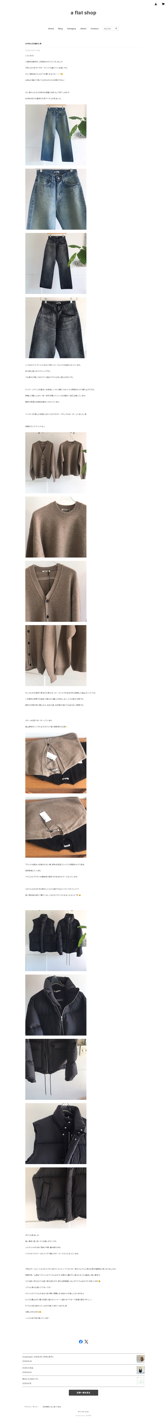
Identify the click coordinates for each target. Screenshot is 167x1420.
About (83, 29)
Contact (95, 29)
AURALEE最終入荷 (33, 44)
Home (51, 29)
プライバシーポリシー (31, 1407)
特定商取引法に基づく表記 (52, 1407)
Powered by (81, 1415)
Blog (60, 29)
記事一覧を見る (83, 1392)
